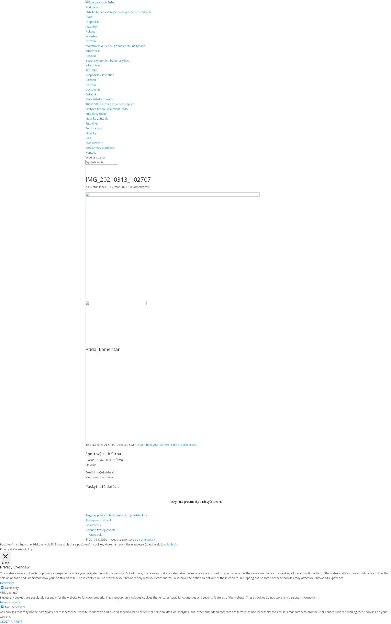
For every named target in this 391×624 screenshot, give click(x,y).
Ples (88, 138)
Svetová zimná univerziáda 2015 (107, 109)
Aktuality (91, 26)
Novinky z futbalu (97, 118)
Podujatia (92, 7)
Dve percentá (94, 143)
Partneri (91, 56)
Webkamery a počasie (100, 148)
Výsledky (91, 36)
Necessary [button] (7, 583)
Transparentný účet (98, 520)
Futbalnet (92, 123)
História (91, 41)
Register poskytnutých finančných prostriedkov (116, 515)
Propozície (92, 22)
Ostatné (91, 94)
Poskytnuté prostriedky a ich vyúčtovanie (195, 502)
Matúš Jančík (98, 187)
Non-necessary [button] (10, 602)
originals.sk (148, 539)
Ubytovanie (93, 89)
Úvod (89, 17)
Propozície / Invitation (100, 75)
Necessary (12, 588)
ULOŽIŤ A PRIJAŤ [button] (11, 621)
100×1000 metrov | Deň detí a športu (110, 104)
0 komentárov (139, 187)
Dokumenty (93, 525)
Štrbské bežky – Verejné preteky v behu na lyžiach (118, 12)
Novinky (91, 133)
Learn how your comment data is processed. (167, 445)
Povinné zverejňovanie (100, 530)
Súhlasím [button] (172, 544)
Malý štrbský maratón (100, 99)
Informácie (93, 51)
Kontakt (91, 152)
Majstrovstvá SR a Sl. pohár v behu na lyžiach (115, 46)
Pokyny (90, 31)
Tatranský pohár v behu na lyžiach (108, 60)
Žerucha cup (94, 128)
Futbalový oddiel (96, 114)
